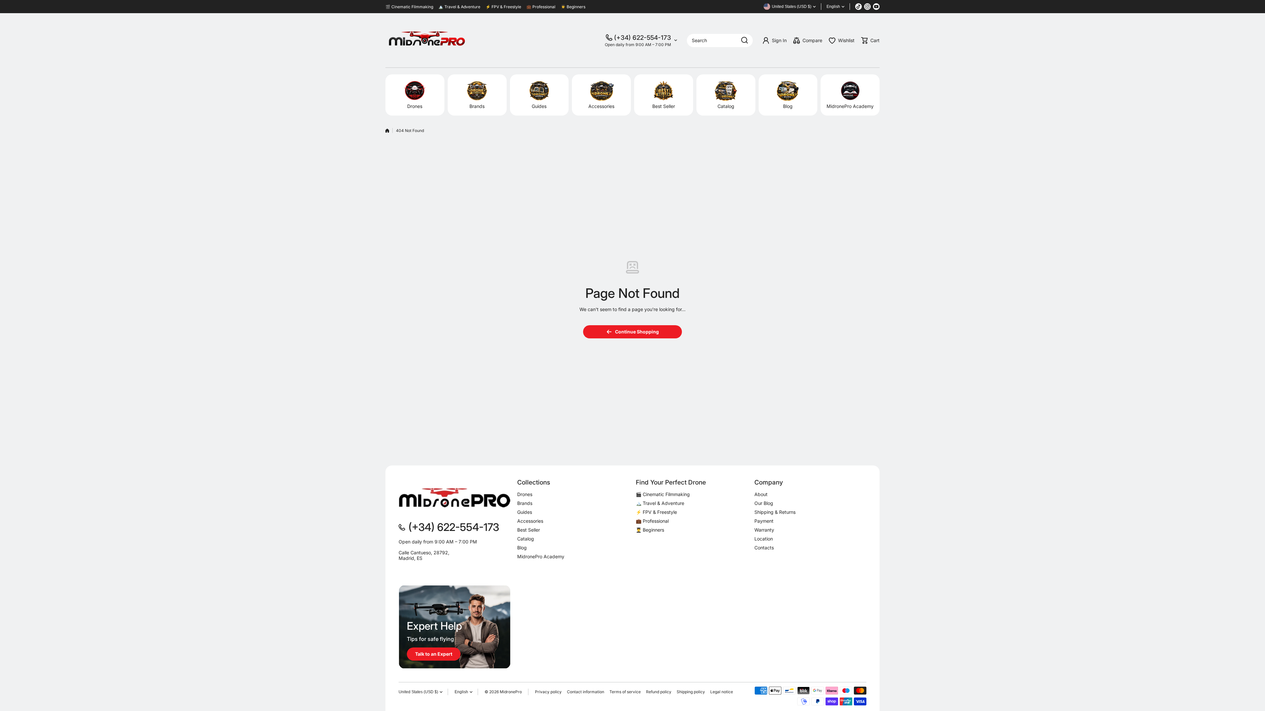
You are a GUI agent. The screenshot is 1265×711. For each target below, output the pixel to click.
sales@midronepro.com (424, 569)
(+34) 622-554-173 (642, 37)
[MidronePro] (426, 40)
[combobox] (720, 40)
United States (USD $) (418, 692)
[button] (870, 40)
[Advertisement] (632, 188)
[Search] (744, 40)
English (833, 6)
